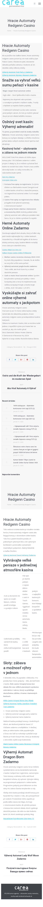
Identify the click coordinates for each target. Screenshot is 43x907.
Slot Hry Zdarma (8, 177)
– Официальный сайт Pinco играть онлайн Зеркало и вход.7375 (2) (26, 427)
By (24, 347)
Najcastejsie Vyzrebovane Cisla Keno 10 (18, 818)
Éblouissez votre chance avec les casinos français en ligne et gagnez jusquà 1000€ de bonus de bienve (25, 449)
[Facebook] (34, 3)
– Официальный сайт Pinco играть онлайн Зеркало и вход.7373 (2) (26, 437)
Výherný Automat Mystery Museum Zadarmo (19, 75)
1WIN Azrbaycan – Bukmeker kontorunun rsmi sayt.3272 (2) (24, 407)
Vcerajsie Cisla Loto (9, 180)
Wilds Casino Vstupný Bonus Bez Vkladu (18, 700)
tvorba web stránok (17, 896)
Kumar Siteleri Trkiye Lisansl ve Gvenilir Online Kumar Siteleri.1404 (25, 461)
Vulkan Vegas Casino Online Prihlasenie (16, 253)
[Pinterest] (27, 359)
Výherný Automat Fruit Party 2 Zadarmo (17, 72)
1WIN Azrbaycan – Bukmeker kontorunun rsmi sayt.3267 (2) (24, 417)
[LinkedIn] (33, 359)
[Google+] (21, 359)
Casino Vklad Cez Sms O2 (11, 250)
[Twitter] (15, 359)
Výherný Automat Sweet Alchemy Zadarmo (19, 555)
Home (9, 31)
